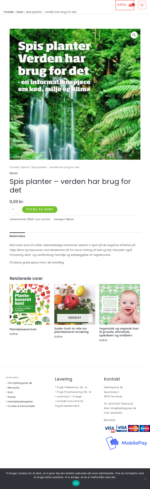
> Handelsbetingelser (19, 401)
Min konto (14, 387)
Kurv (10, 392)
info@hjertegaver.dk (123, 408)
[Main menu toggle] (142, 5)
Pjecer (25, 167)
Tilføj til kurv (40, 209)
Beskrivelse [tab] (17, 236)
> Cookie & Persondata (20, 406)
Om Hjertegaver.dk (20, 383)
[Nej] (145, 479)
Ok (76, 483)
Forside (14, 167)
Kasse (12, 397)
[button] (134, 35)
